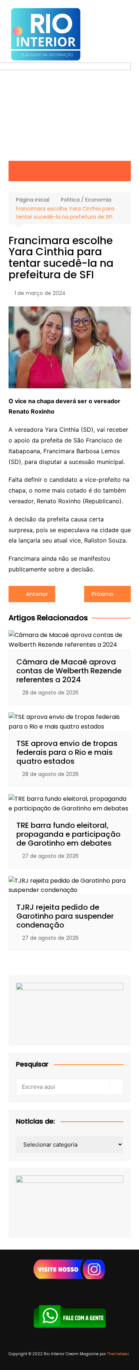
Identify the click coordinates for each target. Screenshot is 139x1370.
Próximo (102, 594)
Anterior (37, 594)
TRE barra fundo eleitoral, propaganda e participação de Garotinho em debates (68, 834)
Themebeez (118, 1354)
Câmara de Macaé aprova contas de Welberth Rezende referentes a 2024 (69, 671)
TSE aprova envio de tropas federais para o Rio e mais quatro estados (67, 752)
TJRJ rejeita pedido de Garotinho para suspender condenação (65, 916)
